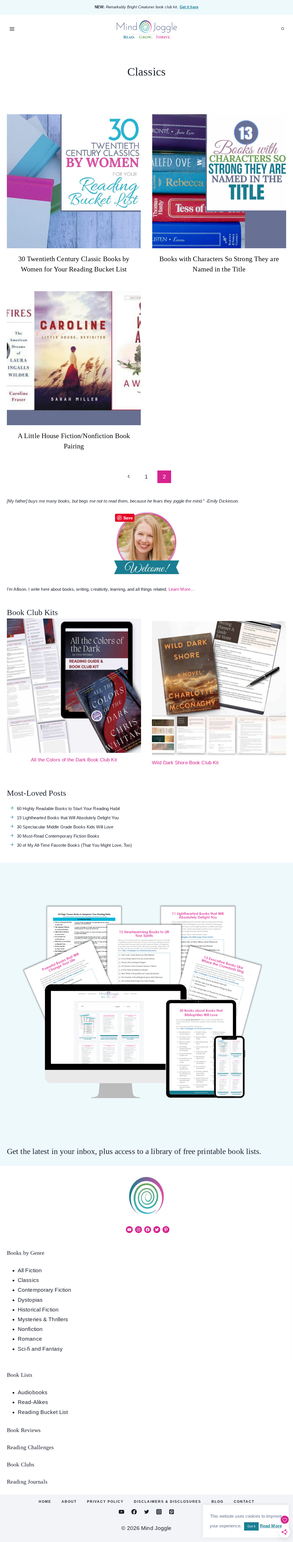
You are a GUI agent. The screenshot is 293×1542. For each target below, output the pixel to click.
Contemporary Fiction (44, 1290)
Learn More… (182, 589)
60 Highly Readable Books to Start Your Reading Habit (68, 808)
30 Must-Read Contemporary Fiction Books (58, 836)
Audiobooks (32, 1392)
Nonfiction (30, 1329)
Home (45, 1502)
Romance (30, 1339)
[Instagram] (159, 1511)
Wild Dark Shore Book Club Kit (185, 762)
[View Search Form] (282, 28)
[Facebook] (133, 1511)
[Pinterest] (171, 1511)
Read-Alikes (33, 1402)
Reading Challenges (30, 1447)
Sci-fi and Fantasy (40, 1349)
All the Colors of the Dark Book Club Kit (74, 760)
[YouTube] (121, 1511)
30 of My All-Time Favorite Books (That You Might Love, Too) (74, 845)
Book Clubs (20, 1464)
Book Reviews (24, 1430)
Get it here (189, 7)
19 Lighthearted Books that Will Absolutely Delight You (68, 817)
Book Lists (19, 1375)
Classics (28, 1280)
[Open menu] (12, 28)
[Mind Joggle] (146, 29)
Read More (271, 1525)
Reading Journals (27, 1481)
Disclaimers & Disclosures (167, 1502)
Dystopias (30, 1300)
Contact (244, 1502)
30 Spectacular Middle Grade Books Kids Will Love (65, 826)
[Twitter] (146, 1511)
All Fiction (30, 1270)
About (69, 1502)
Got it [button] (251, 1526)
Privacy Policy (105, 1502)
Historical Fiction (38, 1310)
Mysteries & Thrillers (43, 1319)
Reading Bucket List (43, 1412)
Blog (217, 1502)
